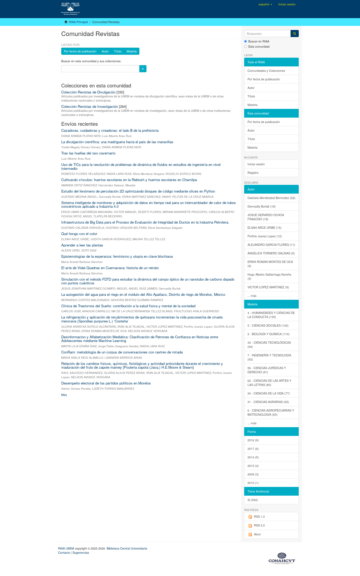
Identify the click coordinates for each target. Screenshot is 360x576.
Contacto (64, 552)
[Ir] (294, 33)
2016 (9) (253, 440)
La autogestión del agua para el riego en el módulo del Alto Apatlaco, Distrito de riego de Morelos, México (143, 294)
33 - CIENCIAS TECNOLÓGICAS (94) (269, 344)
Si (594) (253, 500)
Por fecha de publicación (80, 51)
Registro (253, 172)
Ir (143, 69)
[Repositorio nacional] (283, 557)
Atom (257, 534)
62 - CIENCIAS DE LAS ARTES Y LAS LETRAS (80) (269, 382)
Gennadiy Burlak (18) (262, 206)
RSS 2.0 (259, 525)
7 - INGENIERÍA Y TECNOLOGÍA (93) (269, 357)
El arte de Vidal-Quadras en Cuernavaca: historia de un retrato (110, 267)
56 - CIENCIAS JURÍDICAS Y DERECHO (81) (267, 370)
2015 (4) (253, 466)
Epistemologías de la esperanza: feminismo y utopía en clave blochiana (117, 256)
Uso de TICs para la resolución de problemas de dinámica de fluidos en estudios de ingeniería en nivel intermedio (141, 166)
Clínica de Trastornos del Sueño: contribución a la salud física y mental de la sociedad (128, 305)
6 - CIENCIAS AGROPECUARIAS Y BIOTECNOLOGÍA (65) (271, 412)
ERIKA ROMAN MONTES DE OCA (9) (270, 264)
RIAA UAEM (66, 548)
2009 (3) (253, 474)
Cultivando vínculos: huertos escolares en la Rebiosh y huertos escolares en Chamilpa (129, 179)
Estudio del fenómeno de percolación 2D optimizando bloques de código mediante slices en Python (138, 191)
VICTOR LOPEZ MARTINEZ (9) (268, 287)
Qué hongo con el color (79, 233)
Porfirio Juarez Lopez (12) (265, 236)
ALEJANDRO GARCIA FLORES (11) (271, 245)
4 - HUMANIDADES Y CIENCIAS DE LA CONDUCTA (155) (271, 315)
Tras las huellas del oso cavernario (88, 153)
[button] (265, 4)
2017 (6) (253, 449)
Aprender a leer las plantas (82, 245)
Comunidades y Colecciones (266, 70)
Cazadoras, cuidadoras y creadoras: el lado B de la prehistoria (110, 130)
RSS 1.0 (259, 516)
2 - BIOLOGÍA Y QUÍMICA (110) (269, 334)
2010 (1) (253, 483)
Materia (132, 51)
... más (252, 296)
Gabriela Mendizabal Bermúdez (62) (271, 198)
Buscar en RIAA (258, 41)
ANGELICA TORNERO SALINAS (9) (271, 253)
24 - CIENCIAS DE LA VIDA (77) (269, 393)
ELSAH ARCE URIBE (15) (264, 227)
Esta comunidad (259, 46)
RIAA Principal (78, 22)
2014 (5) (253, 457)
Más (64, 395)
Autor (105, 51)
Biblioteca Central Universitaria (127, 548)
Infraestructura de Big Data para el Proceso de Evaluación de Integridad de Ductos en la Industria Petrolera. (145, 222)
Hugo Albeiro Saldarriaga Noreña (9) (269, 276)
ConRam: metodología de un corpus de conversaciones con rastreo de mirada (122, 352)
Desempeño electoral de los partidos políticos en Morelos (106, 383)
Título (117, 51)
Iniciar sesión (256, 164)
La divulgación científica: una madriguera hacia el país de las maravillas (117, 141)
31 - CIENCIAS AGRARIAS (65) (268, 402)
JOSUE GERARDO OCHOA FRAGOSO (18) (266, 217)
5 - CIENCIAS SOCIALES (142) (268, 325)
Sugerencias (80, 552)
